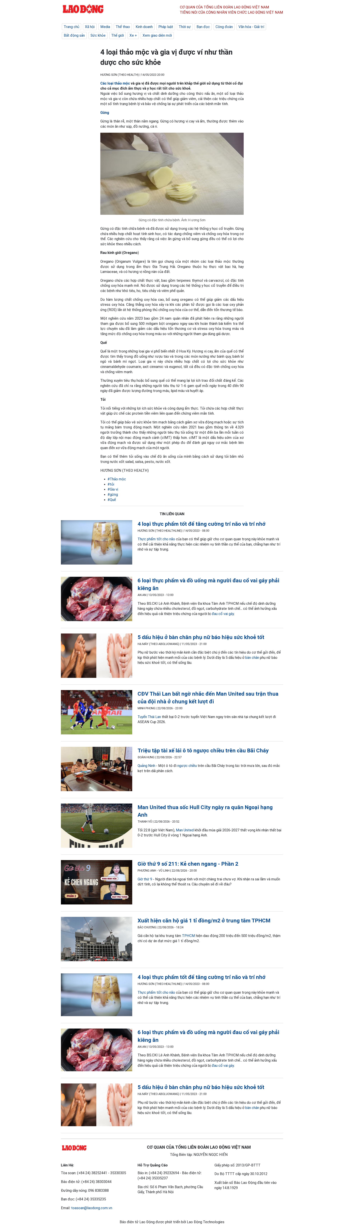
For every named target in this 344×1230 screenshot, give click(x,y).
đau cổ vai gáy (223, 614)
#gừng (113, 494)
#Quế (112, 500)
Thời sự (185, 27)
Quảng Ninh (146, 765)
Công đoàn (224, 27)
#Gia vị (113, 489)
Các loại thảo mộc (115, 83)
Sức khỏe (98, 35)
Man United (185, 830)
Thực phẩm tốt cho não (156, 539)
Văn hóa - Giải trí (251, 27)
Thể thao (123, 27)
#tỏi (111, 484)
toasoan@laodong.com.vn (91, 1208)
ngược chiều (187, 765)
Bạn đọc (203, 27)
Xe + (133, 35)
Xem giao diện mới (157, 35)
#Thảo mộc (117, 479)
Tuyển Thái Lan (149, 717)
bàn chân (251, 657)
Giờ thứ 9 (145, 879)
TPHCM (188, 936)
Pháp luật (165, 27)
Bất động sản (74, 35)
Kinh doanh (144, 27)
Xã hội (90, 27)
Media (105, 27)
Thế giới (117, 35)
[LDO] (96, 543)
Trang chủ (71, 27)
